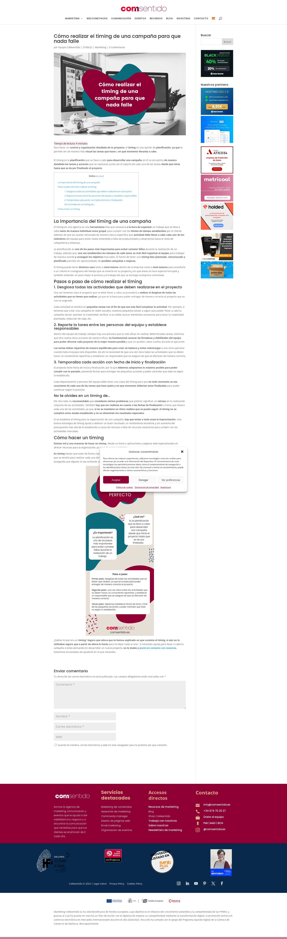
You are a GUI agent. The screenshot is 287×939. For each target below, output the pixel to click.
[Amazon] (217, 277)
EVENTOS (140, 18)
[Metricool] (217, 200)
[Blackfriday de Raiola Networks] (217, 76)
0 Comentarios (117, 47)
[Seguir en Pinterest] (204, 883)
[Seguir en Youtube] (196, 883)
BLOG (169, 18)
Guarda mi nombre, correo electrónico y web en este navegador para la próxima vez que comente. (112, 745)
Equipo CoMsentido (69, 47)
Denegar (143, 480)
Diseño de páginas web (115, 820)
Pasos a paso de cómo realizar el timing (77, 186)
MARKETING (72, 18)
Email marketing (111, 825)
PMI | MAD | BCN (213, 823)
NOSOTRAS (183, 18)
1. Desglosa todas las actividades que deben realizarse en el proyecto (98, 191)
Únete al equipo (213, 817)
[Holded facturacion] (217, 228)
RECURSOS (156, 18)
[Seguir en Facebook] (222, 883)
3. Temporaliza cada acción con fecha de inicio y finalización (93, 200)
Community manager (114, 816)
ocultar (100, 176)
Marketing (100, 47)
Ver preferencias (171, 480)
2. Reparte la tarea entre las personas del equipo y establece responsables (100, 195)
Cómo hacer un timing (69, 208)
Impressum (165, 487)
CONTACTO (201, 18)
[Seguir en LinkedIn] (187, 883)
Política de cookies (124, 487)
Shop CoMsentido (159, 816)
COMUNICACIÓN (121, 18)
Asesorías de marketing (115, 811)
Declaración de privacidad (147, 487)
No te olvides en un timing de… (79, 204)
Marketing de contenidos (116, 807)
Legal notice (100, 883)
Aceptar (116, 480)
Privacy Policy (116, 883)
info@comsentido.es (216, 804)
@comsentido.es (214, 829)
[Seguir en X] (213, 883)
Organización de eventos (116, 830)
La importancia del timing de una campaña (79, 182)
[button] (182, 451)
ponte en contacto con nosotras (158, 648)
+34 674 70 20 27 (214, 811)
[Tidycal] (217, 142)
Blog (151, 811)
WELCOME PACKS (97, 18)
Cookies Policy (134, 883)
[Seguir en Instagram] (178, 883)
